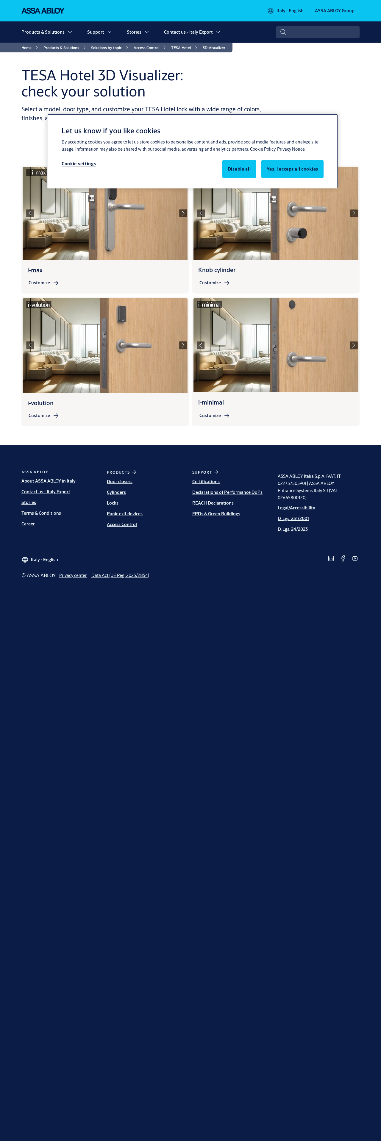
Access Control (122, 524)
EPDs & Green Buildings (216, 513)
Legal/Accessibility (296, 508)
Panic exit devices (125, 513)
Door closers (119, 481)
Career (28, 524)
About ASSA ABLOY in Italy (48, 481)
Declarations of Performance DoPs (227, 492)
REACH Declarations (213, 503)
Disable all (239, 169)
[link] (30, 48)
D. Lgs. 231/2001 (293, 518)
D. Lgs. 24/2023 (293, 529)
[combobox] (318, 32)
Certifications (206, 481)
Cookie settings (79, 163)
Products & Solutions (43, 32)
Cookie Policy (263, 149)
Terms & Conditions (41, 513)
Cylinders (116, 492)
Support (95, 32)
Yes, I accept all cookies (292, 169)
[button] (70, 32)
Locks (112, 503)
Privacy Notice (291, 149)
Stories (134, 32)
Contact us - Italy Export (188, 32)
